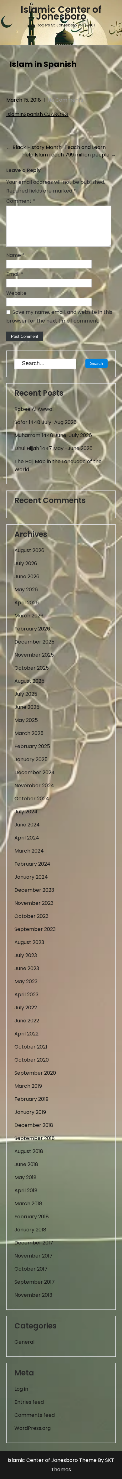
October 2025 (31, 668)
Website (16, 293)
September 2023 (35, 929)
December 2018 (33, 1125)
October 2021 (30, 1046)
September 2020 (35, 1073)
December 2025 (34, 641)
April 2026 (26, 602)
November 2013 (33, 1295)
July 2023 (25, 955)
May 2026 (26, 589)
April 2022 (26, 1033)
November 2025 (34, 654)
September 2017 (34, 1282)
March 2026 (28, 615)
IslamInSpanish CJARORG (37, 114)
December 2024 (34, 772)
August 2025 (29, 681)
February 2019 (31, 1099)
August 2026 (29, 550)
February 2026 (32, 628)
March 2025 (28, 733)
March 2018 (28, 1203)
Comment (20, 201)
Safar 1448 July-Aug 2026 (45, 422)
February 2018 (31, 1216)
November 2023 (33, 903)
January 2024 (31, 877)
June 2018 (26, 1164)
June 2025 (26, 707)
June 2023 (26, 968)
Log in (21, 1389)
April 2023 (26, 994)
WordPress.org (32, 1428)
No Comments (65, 100)
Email (14, 274)
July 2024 (26, 811)
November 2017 (33, 1255)
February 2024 (32, 863)
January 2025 (31, 759)
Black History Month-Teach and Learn (56, 147)
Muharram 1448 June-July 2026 (53, 435)
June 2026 (26, 576)
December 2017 (33, 1242)
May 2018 (25, 1177)
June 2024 (27, 824)
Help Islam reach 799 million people (69, 154)
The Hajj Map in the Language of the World (58, 465)
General (24, 1342)
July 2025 (25, 694)
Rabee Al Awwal (33, 409)
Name (15, 255)
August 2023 (29, 942)
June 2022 (26, 1020)
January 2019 (30, 1112)
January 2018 (30, 1229)
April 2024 (26, 837)
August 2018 (28, 1151)
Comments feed (34, 1415)
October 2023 (31, 916)
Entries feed (29, 1402)
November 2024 (34, 785)
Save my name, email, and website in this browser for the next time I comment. (59, 316)
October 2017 (31, 1268)
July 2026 (25, 563)
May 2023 (26, 981)
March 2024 (29, 850)
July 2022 (25, 1007)
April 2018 (26, 1190)
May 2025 (26, 720)
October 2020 (31, 1059)
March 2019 (28, 1086)
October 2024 (31, 798)
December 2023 (34, 890)
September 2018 (34, 1138)
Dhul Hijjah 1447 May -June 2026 (53, 448)
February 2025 (32, 746)
